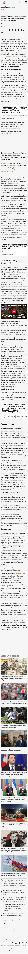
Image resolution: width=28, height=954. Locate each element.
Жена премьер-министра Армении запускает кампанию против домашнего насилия (14, 885)
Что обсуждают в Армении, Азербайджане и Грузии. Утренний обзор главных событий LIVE (13, 702)
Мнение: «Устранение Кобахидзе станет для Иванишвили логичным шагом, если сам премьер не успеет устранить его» (14, 899)
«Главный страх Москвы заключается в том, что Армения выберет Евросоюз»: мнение (13, 874)
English (13, 7)
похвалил (4, 555)
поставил (19, 603)
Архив (3, 12)
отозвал (24, 567)
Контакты (14, 934)
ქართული (8, 7)
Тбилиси (3, 26)
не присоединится (17, 538)
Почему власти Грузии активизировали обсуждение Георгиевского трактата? (11, 749)
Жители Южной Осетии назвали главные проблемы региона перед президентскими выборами (12, 678)
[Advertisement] (14, 642)
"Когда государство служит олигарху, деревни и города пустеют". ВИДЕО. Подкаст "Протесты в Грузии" (13, 824)
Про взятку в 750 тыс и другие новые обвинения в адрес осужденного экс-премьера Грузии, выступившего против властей (14, 774)
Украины (3, 62)
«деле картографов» (15, 89)
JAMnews (4, 24)
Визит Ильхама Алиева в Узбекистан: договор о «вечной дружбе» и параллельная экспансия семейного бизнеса (13, 799)
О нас (14, 929)
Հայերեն (3, 7)
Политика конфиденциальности (14, 939)
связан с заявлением (19, 573)
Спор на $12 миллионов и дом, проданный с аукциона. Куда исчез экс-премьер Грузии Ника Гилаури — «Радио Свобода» (13, 850)
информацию (20, 590)
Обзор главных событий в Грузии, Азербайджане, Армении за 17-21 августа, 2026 (14, 892)
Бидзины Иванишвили (8, 45)
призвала (4, 594)
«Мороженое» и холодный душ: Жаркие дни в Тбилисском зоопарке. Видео (13, 726)
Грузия (2, 10)
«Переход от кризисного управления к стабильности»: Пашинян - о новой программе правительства (14, 921)
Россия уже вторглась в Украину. (17, 56)
